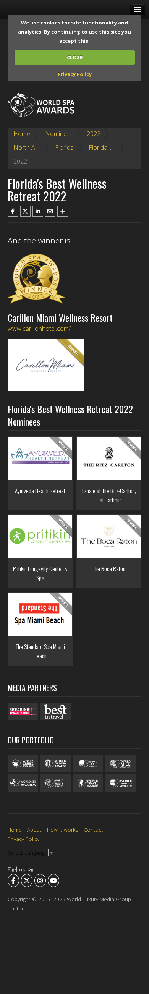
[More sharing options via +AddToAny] (63, 211)
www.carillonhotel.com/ (39, 328)
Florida (64, 147)
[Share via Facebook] (13, 211)
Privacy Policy (75, 74)
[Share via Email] (50, 211)
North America (33, 147)
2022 (93, 134)
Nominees (59, 134)
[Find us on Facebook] (13, 880)
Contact (93, 829)
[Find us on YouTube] (53, 880)
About (34, 829)
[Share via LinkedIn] (38, 211)
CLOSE (75, 57)
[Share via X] (26, 211)
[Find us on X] (26, 880)
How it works (62, 829)
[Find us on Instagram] (40, 880)
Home (21, 134)
